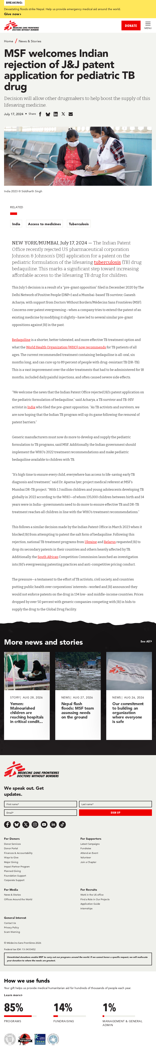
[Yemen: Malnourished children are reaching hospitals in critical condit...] (27, 696)
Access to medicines (44, 224)
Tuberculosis (79, 224)
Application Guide (90, 903)
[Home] (41, 25)
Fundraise (85, 848)
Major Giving (11, 862)
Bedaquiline (21, 340)
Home (8, 41)
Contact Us (10, 922)
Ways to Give (11, 857)
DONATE (131, 25)
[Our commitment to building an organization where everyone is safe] (129, 696)
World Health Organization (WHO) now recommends (66, 347)
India (16, 224)
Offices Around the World (18, 899)
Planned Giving (12, 870)
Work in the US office (92, 894)
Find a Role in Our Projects (94, 899)
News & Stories (30, 41)
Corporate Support (14, 880)
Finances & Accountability (18, 852)
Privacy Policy (11, 927)
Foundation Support (15, 875)
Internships (86, 908)
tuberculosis (107, 262)
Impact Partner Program (17, 866)
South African (48, 557)
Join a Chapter (88, 862)
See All (145, 641)
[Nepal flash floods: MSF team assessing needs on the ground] (78, 696)
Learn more (12, 995)
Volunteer (85, 857)
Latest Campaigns (90, 843)
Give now (11, 14)
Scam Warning (12, 931)
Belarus (110, 542)
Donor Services (12, 843)
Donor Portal (11, 848)
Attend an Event (89, 852)
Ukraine (91, 542)
